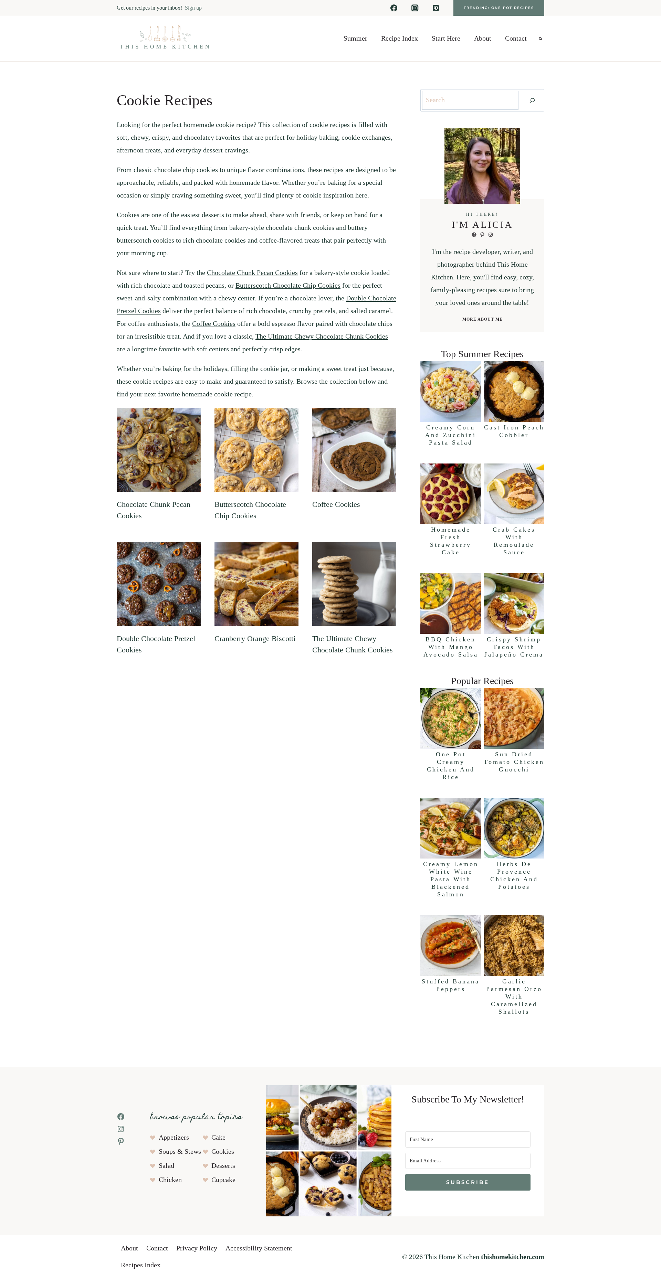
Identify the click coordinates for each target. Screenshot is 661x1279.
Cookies (222, 1151)
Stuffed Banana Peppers (451, 985)
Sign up (193, 7)
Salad (166, 1166)
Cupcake (223, 1180)
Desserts (223, 1166)
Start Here (446, 38)
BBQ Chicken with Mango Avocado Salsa (450, 647)
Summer (355, 38)
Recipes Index (140, 1265)
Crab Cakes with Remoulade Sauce (514, 541)
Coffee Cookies (213, 324)
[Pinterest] (436, 8)
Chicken (170, 1180)
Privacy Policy (196, 1248)
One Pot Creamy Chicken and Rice (451, 765)
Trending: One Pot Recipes (499, 8)
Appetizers (174, 1137)
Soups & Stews (180, 1151)
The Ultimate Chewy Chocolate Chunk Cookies (321, 336)
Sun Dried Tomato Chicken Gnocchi (514, 762)
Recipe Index (399, 38)
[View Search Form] (540, 38)
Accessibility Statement (258, 1248)
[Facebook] (394, 8)
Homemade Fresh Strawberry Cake (450, 541)
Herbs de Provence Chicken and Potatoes (514, 875)
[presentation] (159, 450)
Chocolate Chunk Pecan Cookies (252, 273)
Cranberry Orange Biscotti (254, 638)
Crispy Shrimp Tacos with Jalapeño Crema (514, 647)
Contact (516, 38)
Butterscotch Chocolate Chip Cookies (287, 285)
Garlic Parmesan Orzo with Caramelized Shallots (514, 996)
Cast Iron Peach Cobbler (514, 431)
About (482, 38)
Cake (218, 1137)
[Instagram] (415, 8)
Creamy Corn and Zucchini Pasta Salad (450, 435)
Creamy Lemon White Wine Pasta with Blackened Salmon (451, 879)
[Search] (532, 100)
